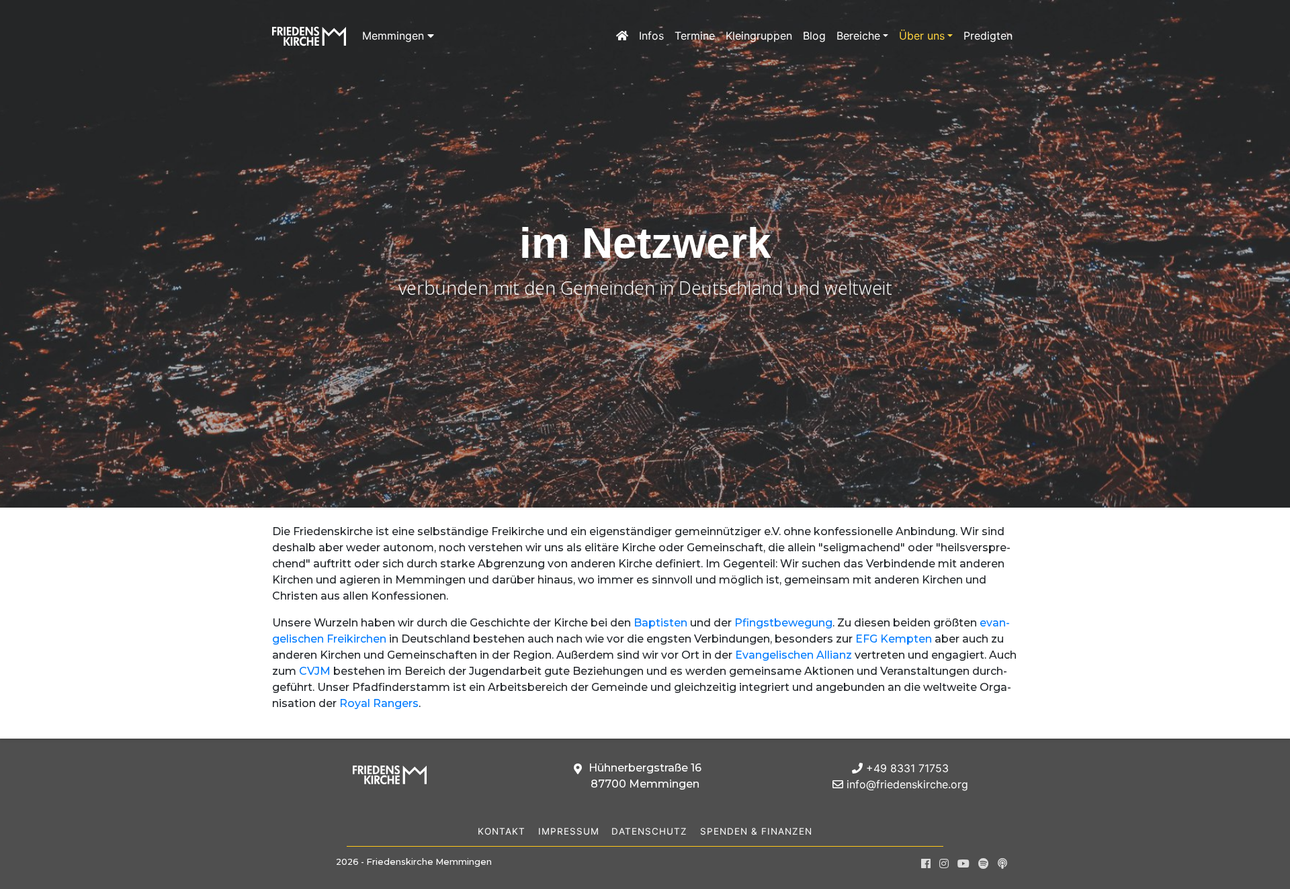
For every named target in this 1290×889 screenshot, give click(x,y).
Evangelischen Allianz (793, 655)
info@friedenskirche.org (905, 784)
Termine (695, 35)
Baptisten (660, 622)
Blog (814, 35)
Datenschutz (649, 831)
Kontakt (501, 831)
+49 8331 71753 (906, 768)
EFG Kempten (893, 639)
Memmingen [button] (394, 35)
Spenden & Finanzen (756, 831)
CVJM (315, 671)
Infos (651, 35)
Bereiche (858, 35)
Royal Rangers (379, 703)
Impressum (568, 831)
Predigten (988, 35)
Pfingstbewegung (783, 622)
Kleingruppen (759, 35)
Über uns (922, 35)
